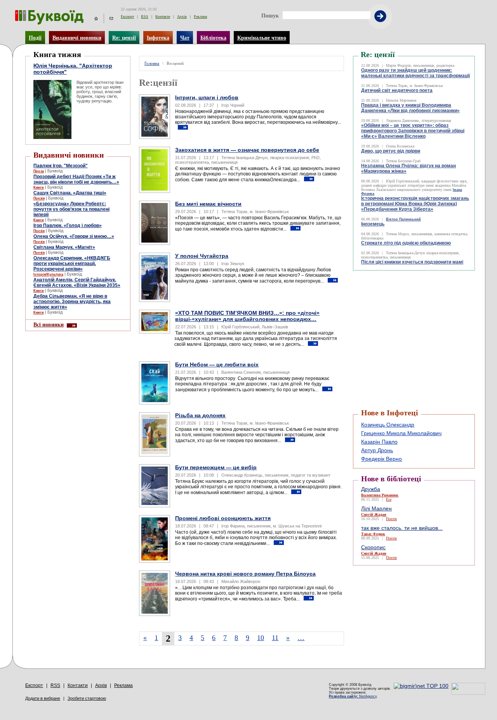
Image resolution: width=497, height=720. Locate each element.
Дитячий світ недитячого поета (397, 90)
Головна (151, 63)
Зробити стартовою (87, 698)
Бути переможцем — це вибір (216, 467)
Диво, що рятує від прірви (390, 151)
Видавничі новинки (76, 38)
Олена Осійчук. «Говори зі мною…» (73, 236)
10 (260, 638)
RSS (144, 16)
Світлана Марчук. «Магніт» (64, 247)
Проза (38, 171)
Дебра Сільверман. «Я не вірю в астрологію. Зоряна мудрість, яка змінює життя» (72, 301)
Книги (38, 187)
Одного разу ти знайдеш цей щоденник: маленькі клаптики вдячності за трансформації (415, 73)
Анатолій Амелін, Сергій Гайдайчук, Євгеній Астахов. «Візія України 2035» (76, 282)
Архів (182, 16)
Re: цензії (124, 38)
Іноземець (372, 224)
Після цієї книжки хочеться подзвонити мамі (412, 262)
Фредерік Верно (381, 459)
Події (35, 38)
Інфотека (158, 38)
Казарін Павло (379, 442)
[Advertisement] (399, 290)
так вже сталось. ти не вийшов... (402, 528)
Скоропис (373, 547)
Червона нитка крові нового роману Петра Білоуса (245, 574)
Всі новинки (48, 324)
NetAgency (353, 696)
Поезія (39, 198)
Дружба (370, 489)
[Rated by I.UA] (468, 693)
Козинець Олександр (387, 425)
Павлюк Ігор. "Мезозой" (60, 165)
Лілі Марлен (376, 508)
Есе (388, 499)
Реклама (200, 16)
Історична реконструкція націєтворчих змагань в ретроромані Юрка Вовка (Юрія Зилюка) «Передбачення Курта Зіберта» (415, 204)
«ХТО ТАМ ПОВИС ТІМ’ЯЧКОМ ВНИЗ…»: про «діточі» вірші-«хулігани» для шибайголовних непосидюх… (247, 316)
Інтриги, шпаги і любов (206, 97)
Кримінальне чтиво (261, 38)
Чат (184, 38)
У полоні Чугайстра (201, 256)
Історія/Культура (48, 274)
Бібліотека (213, 38)
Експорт (127, 16)
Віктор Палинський (403, 219)
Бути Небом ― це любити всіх (217, 364)
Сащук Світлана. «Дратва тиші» (69, 193)
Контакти (162, 16)
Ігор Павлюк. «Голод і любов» (67, 225)
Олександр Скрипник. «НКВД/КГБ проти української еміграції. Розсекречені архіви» (71, 263)
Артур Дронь (377, 450)
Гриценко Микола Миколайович (401, 433)
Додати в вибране (42, 698)
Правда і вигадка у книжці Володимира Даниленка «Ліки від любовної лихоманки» (410, 107)
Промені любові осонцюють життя (223, 518)
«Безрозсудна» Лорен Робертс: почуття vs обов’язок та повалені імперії (71, 209)
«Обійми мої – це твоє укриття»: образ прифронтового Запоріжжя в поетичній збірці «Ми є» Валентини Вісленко (412, 131)
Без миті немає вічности (208, 204)
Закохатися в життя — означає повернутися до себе (247, 150)
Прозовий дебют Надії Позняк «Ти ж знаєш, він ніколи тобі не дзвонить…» (76, 179)
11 (275, 638)
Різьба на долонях (200, 415)
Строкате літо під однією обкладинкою (406, 243)
